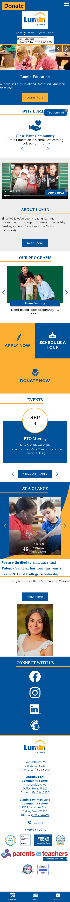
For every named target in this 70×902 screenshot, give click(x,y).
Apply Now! (56, 192)
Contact (58, 899)
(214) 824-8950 (40, 769)
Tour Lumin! (55, 112)
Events (35, 400)
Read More (35, 243)
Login (35, 823)
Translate (47, 42)
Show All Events (35, 474)
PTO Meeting (35, 438)
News (35, 899)
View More (35, 597)
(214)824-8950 (40, 792)
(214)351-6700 (40, 815)
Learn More (35, 97)
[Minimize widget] (66, 190)
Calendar (12, 899)
